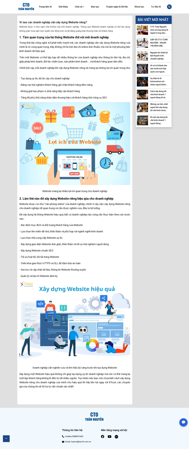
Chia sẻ (78, 6)
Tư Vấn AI (156, 6)
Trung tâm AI (45, 6)
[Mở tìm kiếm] (169, 6)
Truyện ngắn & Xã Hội (117, 6)
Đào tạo (95, 6)
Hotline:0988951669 (74, 436)
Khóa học (139, 6)
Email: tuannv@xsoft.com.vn (78, 441)
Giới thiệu (63, 6)
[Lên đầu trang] (6, 438)
